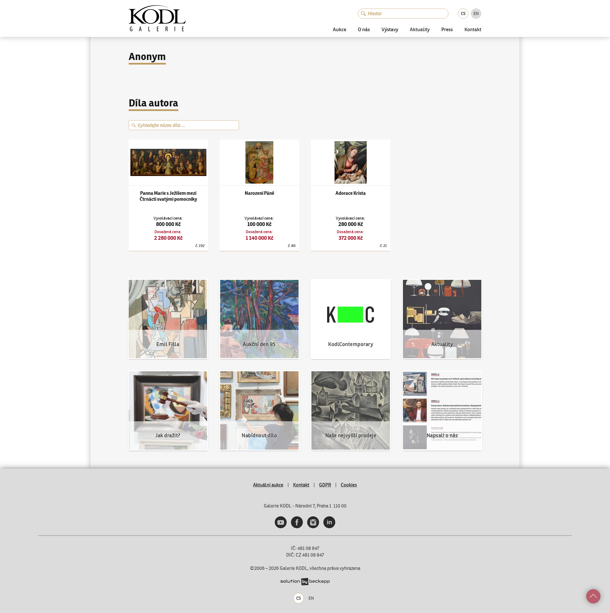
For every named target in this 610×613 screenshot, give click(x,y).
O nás (364, 29)
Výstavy (389, 29)
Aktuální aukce (268, 485)
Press (447, 29)
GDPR (325, 485)
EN (476, 13)
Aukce (339, 29)
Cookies (349, 485)
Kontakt (472, 30)
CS (463, 13)
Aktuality (420, 30)
